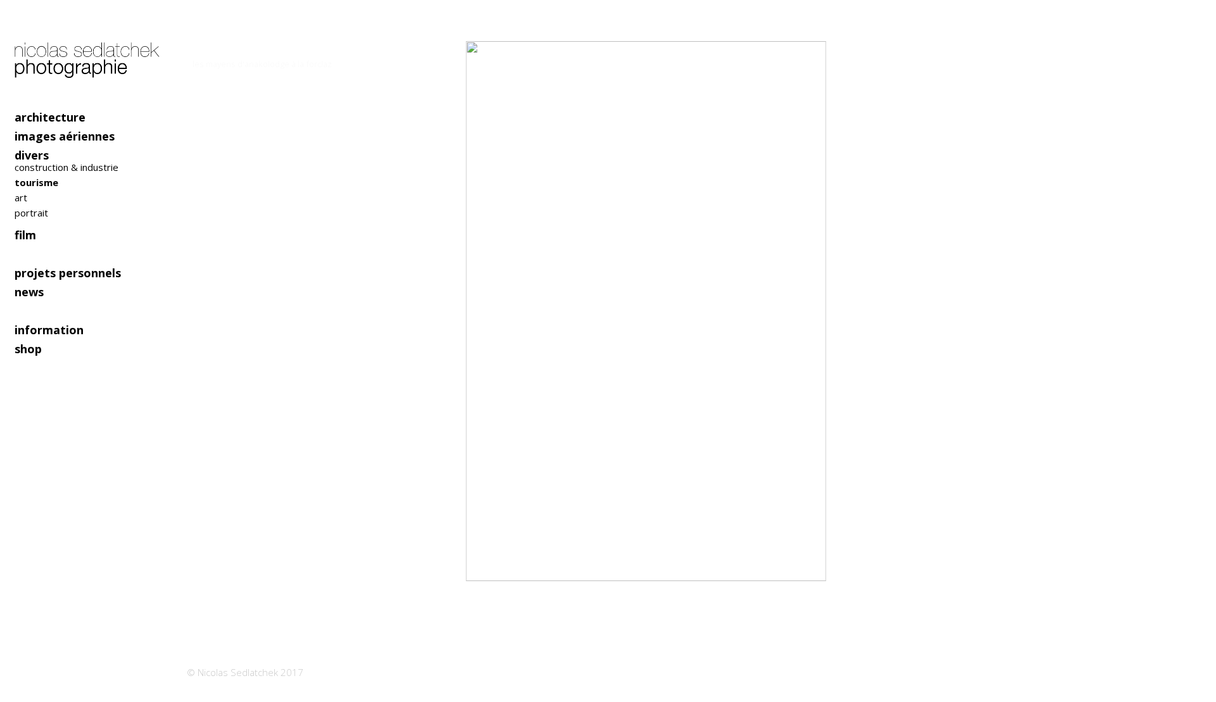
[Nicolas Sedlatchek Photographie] (88, 53)
